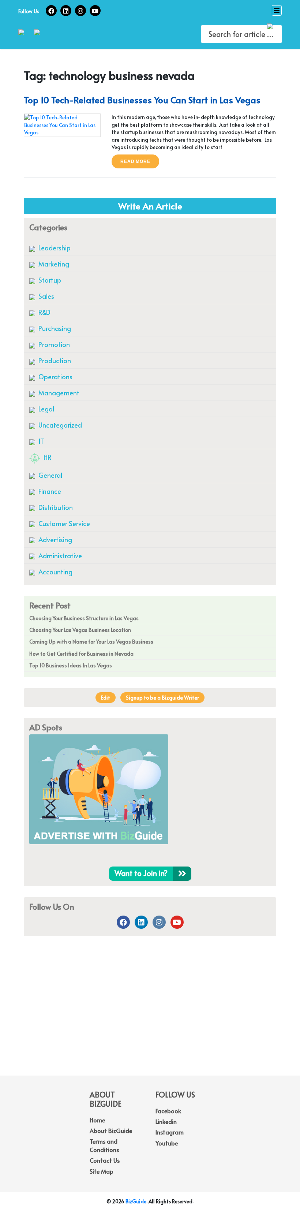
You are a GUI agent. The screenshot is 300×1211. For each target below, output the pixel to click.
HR (46, 457)
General (49, 475)
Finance (49, 491)
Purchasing (54, 328)
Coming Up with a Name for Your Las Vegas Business (91, 641)
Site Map (101, 1171)
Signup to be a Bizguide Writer (162, 697)
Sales (45, 296)
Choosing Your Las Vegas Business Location (80, 629)
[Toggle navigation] (277, 10)
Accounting (54, 571)
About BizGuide (111, 1130)
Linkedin (166, 1121)
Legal (45, 408)
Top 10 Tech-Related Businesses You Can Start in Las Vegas (142, 100)
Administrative (59, 555)
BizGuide (135, 1201)
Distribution (55, 507)
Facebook (168, 1111)
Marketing (53, 263)
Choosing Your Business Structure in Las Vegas (84, 618)
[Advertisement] (150, 1017)
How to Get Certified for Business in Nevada (81, 653)
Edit (105, 697)
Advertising (54, 539)
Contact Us (105, 1160)
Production (54, 360)
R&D (43, 312)
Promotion (53, 344)
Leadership (54, 247)
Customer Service (63, 523)
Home (97, 1120)
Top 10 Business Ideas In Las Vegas (70, 665)
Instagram (169, 1132)
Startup (49, 279)
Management (58, 392)
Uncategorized (59, 424)
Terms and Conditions (104, 1145)
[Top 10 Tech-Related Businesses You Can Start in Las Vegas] (62, 124)
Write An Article (150, 206)
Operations (54, 376)
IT (40, 441)
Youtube (166, 1143)
